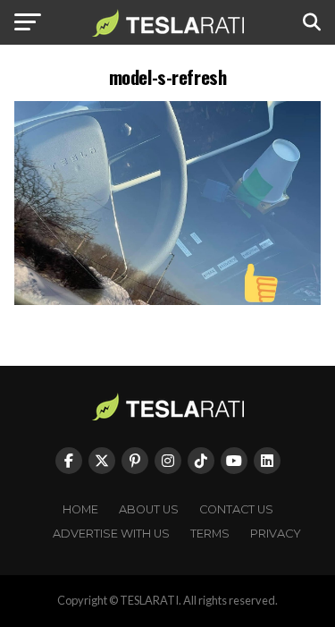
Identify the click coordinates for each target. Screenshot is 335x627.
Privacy (275, 533)
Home (80, 509)
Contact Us (236, 509)
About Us (149, 509)
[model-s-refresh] (168, 300)
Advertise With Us (111, 533)
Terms (210, 533)
